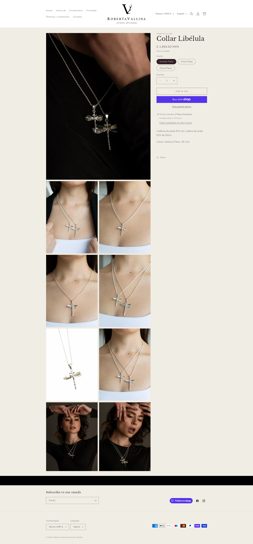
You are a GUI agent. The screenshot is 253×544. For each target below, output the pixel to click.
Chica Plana (166, 68)
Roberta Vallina (59, 537)
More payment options (181, 106)
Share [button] (163, 157)
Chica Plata (187, 61)
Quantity (160, 74)
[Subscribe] (95, 500)
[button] (191, 14)
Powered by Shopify (74, 537)
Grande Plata (166, 61)
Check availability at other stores (175, 122)
